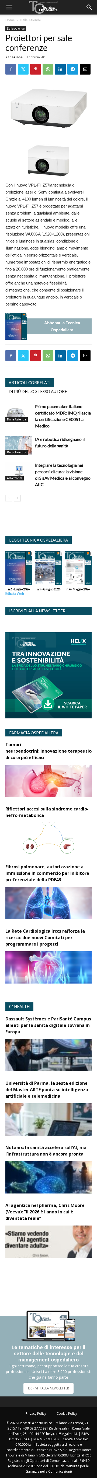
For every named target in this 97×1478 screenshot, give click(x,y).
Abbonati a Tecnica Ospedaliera (62, 326)
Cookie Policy (67, 1413)
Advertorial (14, 478)
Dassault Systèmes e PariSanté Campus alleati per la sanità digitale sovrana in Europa (48, 1025)
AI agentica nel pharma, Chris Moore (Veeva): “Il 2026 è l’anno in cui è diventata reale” (45, 1211)
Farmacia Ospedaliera (33, 732)
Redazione (14, 57)
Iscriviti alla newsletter (37, 610)
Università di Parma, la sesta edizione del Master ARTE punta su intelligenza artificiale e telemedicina (46, 1089)
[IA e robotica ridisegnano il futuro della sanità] (18, 445)
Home (10, 20)
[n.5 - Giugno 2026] (48, 569)
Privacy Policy (36, 1413)
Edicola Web (14, 594)
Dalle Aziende (30, 20)
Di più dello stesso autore (38, 391)
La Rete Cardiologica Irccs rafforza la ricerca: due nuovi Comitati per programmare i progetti (45, 937)
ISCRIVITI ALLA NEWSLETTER (48, 1388)
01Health (19, 1006)
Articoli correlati (30, 382)
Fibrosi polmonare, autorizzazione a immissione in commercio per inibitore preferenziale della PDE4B (47, 873)
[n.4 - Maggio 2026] (78, 569)
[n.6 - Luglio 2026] (16, 326)
